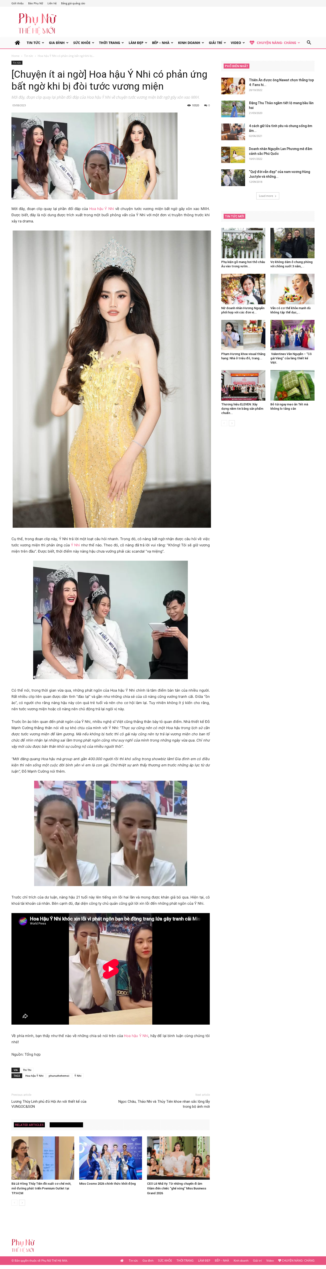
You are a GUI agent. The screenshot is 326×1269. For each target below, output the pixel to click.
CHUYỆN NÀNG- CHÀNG (276, 42)
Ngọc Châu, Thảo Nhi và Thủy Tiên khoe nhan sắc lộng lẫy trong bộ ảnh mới (164, 1104)
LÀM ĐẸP (136, 42)
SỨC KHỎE (81, 42)
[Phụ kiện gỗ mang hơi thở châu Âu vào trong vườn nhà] (243, 243)
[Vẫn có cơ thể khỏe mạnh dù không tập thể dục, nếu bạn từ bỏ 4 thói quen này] (292, 289)
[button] (309, 43)
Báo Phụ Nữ (35, 3)
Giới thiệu (17, 3)
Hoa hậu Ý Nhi (101, 208)
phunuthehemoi (59, 1075)
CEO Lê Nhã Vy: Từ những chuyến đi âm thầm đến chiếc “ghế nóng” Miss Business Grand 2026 (176, 1188)
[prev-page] (14, 1203)
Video (236, 42)
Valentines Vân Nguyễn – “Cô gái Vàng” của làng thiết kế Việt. (291, 358)
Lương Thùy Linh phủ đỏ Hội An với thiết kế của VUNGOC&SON (48, 1104)
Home (15, 56)
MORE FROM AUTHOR (66, 1125)
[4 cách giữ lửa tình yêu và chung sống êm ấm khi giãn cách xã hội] (233, 132)
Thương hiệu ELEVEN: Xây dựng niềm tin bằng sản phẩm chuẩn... (242, 409)
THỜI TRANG (109, 42)
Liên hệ (52, 3)
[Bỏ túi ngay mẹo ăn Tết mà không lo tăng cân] (292, 385)
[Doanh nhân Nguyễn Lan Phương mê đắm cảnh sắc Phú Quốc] (233, 154)
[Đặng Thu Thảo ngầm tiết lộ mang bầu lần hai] (233, 109)
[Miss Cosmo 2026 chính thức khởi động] (110, 1158)
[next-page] (22, 1203)
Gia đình (57, 42)
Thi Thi (27, 1070)
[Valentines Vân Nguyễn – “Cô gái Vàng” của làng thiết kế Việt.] (292, 335)
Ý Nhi (75, 545)
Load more (266, 196)
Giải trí (215, 42)
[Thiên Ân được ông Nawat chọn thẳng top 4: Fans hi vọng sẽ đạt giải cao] (233, 86)
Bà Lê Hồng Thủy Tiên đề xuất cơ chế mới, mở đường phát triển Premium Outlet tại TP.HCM (41, 1188)
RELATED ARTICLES (29, 1125)
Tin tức (33, 42)
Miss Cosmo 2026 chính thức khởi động (107, 1183)
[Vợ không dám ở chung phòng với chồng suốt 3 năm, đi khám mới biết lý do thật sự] (292, 243)
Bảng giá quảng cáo (73, 3)
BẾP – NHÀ (160, 42)
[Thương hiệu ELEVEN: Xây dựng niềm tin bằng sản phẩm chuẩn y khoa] (243, 385)
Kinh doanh (189, 42)
